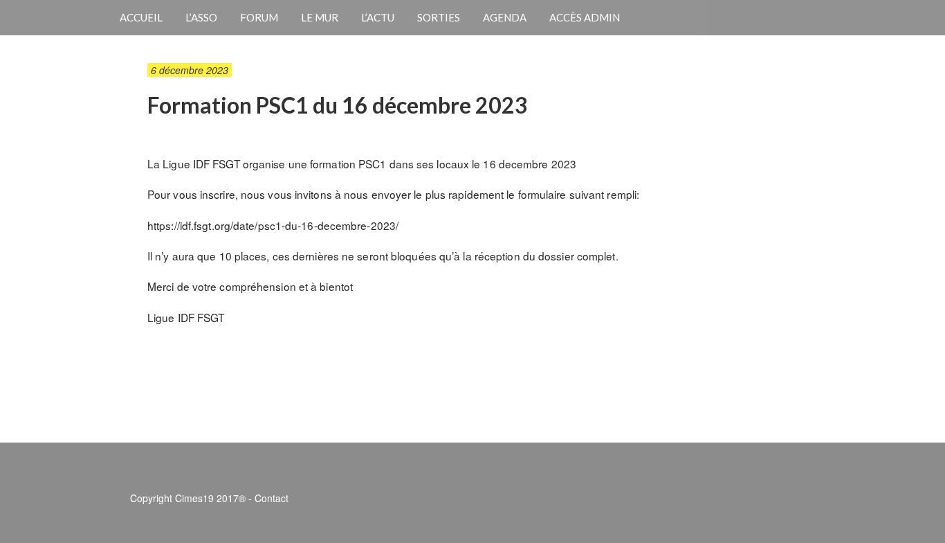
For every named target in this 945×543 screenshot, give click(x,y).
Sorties (438, 17)
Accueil (141, 17)
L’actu (377, 17)
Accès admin (584, 17)
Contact (271, 498)
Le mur (319, 17)
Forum (259, 17)
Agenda (504, 17)
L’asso (201, 17)
